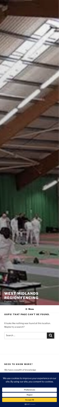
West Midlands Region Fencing (21, 295)
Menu (31, 309)
